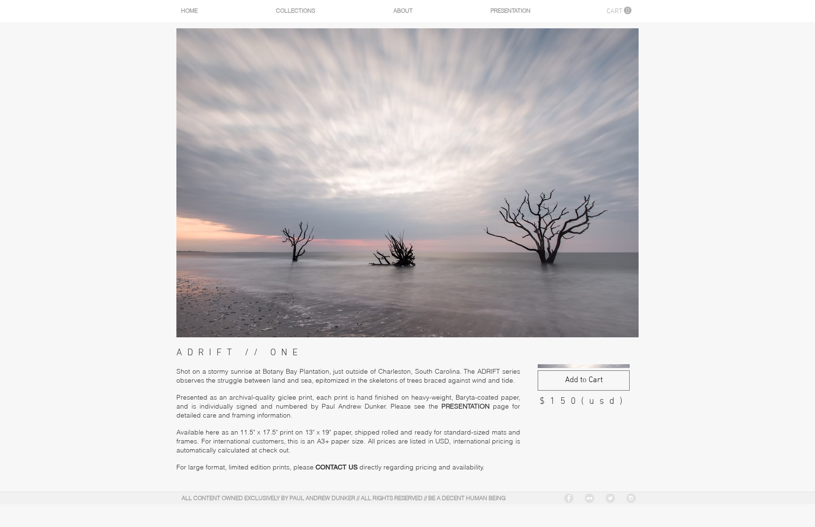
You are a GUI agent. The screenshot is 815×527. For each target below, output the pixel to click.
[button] (619, 11)
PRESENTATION (465, 406)
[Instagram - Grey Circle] (631, 498)
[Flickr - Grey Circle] (589, 498)
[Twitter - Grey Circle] (610, 498)
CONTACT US (337, 467)
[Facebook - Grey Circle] (569, 498)
